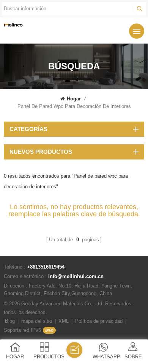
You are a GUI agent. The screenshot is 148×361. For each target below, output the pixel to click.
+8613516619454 (46, 267)
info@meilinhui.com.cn (76, 276)
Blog (10, 321)
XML (63, 321)
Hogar (74, 99)
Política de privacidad (99, 321)
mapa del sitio (36, 321)
